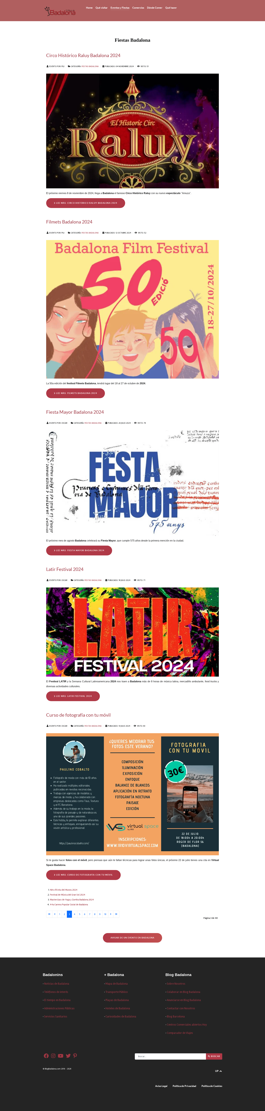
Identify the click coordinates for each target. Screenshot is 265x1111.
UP (217, 1071)
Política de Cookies (212, 1086)
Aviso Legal (161, 1086)
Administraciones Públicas (59, 1008)
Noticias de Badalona (56, 984)
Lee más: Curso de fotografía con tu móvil (84, 875)
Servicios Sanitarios (55, 1016)
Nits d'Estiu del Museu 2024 (63, 889)
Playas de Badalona (117, 1000)
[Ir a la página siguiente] (110, 914)
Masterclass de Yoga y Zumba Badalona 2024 (72, 899)
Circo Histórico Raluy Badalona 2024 (83, 55)
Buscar (215, 1056)
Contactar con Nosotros (181, 1008)
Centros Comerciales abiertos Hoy (187, 1024)
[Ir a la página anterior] (54, 914)
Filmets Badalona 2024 (69, 221)
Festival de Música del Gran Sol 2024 (67, 894)
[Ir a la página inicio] (49, 914)
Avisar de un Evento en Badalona (132, 938)
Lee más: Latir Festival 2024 (74, 696)
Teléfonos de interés (56, 992)
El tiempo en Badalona (57, 1000)
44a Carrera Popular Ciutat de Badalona (69, 904)
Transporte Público (117, 992)
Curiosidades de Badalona (121, 1016)
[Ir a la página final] (116, 914)
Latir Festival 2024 (64, 569)
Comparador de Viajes (180, 1033)
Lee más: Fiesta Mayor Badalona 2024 (80, 550)
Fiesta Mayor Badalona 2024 (75, 412)
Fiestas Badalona (90, 66)
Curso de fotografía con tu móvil (78, 715)
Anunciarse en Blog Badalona (184, 1000)
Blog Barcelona (176, 1016)
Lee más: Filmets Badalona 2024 (76, 393)
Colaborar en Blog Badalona (183, 992)
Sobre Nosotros (176, 984)
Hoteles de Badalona (118, 1008)
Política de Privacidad (184, 1086)
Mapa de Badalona (117, 984)
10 (105, 914)
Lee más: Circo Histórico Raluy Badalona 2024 (86, 203)
